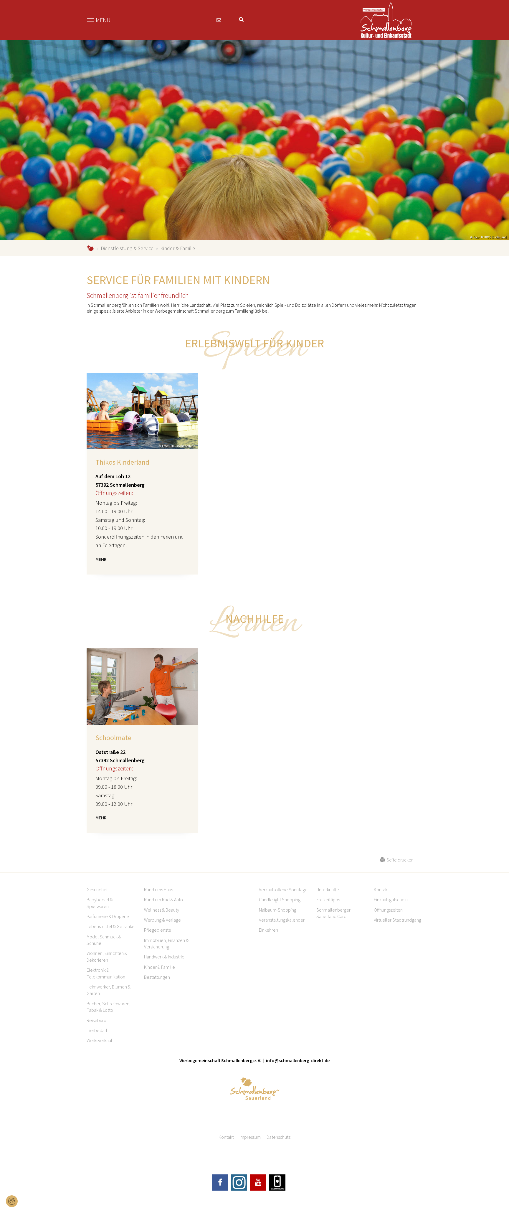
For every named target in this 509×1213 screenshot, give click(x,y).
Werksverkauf (99, 1040)
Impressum (250, 1137)
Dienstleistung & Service (127, 248)
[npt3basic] (386, 19)
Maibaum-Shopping (277, 910)
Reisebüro (96, 1020)
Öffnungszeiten (388, 910)
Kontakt (381, 889)
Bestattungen (157, 977)
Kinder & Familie (159, 967)
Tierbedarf (97, 1030)
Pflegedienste (157, 930)
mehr (101, 559)
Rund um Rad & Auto (163, 899)
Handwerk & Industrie (164, 957)
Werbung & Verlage (162, 920)
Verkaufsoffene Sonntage (283, 889)
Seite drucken (399, 860)
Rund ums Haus (158, 889)
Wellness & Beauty (161, 910)
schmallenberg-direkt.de (90, 248)
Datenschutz (278, 1137)
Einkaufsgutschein (391, 899)
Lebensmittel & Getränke (111, 926)
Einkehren (268, 930)
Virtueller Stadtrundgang (397, 920)
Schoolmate (113, 737)
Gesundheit (98, 889)
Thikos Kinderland (122, 462)
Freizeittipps (328, 899)
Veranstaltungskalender (282, 920)
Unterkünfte (327, 889)
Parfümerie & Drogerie (108, 916)
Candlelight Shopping (279, 899)
